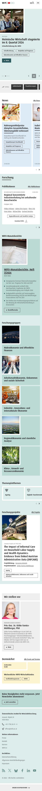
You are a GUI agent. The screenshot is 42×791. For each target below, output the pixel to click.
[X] (9, 771)
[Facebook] (22, 771)
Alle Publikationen (34, 186)
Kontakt (4, 741)
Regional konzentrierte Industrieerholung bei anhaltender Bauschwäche (20, 197)
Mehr (7, 60)
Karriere (4, 744)
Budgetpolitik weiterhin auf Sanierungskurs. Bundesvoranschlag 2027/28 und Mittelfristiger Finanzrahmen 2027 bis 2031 (21, 295)
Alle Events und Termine (32, 659)
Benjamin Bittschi (21, 563)
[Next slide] (39, 76)
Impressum (5, 763)
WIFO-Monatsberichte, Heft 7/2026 (19, 271)
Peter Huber (8, 211)
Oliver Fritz (32, 209)
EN (38, 3)
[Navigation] (32, 3)
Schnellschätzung (9, 51)
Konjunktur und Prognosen (25, 51)
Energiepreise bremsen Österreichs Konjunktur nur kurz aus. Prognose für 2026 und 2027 (21, 282)
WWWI (26, 679)
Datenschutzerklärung (9, 757)
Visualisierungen (30, 86)
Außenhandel (17, 86)
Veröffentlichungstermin (12, 679)
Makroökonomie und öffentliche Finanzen (16, 55)
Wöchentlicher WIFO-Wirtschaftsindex (19, 674)
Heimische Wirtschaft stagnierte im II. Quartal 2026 (21, 41)
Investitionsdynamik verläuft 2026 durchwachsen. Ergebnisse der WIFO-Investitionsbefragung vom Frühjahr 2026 (19, 288)
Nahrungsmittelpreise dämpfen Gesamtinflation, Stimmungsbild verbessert (16, 128)
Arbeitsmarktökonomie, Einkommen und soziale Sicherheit (19, 575)
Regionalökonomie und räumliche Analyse (21, 216)
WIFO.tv (4, 748)
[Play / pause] (34, 76)
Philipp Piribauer (9, 209)
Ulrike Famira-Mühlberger (25, 566)
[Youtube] (34, 771)
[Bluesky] (16, 771)
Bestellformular (13, 310)
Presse (4, 738)
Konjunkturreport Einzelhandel (14, 142)
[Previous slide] (28, 76)
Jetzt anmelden (11, 702)
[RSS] (3, 771)
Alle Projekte (36, 512)
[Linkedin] (28, 771)
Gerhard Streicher (27, 211)
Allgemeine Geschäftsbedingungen (13, 760)
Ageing (8, 570)
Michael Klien (17, 211)
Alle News (36, 101)
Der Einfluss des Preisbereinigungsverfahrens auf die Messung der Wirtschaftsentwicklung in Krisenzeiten (22, 303)
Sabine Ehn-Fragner (21, 209)
